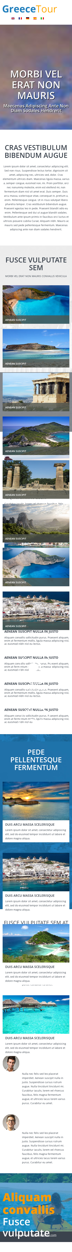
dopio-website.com (43, 1235)
